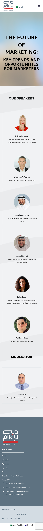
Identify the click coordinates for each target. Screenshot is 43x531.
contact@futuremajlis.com (20, 487)
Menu (39, 6)
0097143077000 (17, 483)
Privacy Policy (21, 514)
